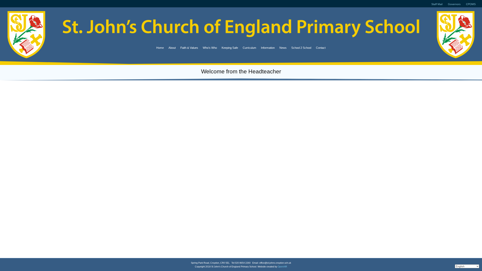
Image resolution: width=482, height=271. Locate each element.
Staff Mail (436, 4)
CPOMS (471, 4)
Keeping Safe (230, 47)
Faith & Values (189, 47)
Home (160, 47)
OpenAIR (282, 266)
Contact (321, 47)
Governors (454, 4)
